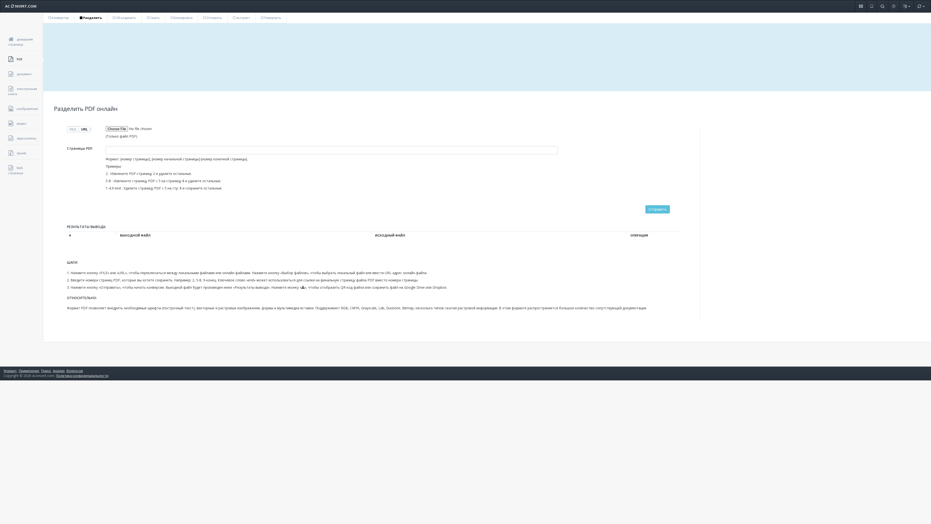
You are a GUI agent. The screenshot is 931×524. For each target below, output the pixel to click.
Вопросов (74, 370)
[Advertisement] (487, 57)
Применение (29, 370)
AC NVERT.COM (21, 6)
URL (84, 129)
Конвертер (60, 18)
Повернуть (272, 18)
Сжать (154, 18)
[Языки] (906, 6)
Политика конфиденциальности (82, 375)
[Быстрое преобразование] (921, 6)
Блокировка (183, 18)
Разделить (92, 18)
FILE (73, 129)
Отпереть (214, 18)
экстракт (242, 18)
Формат (10, 370)
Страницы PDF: (80, 148)
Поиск (46, 370)
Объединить (125, 18)
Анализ (58, 370)
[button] (861, 6)
